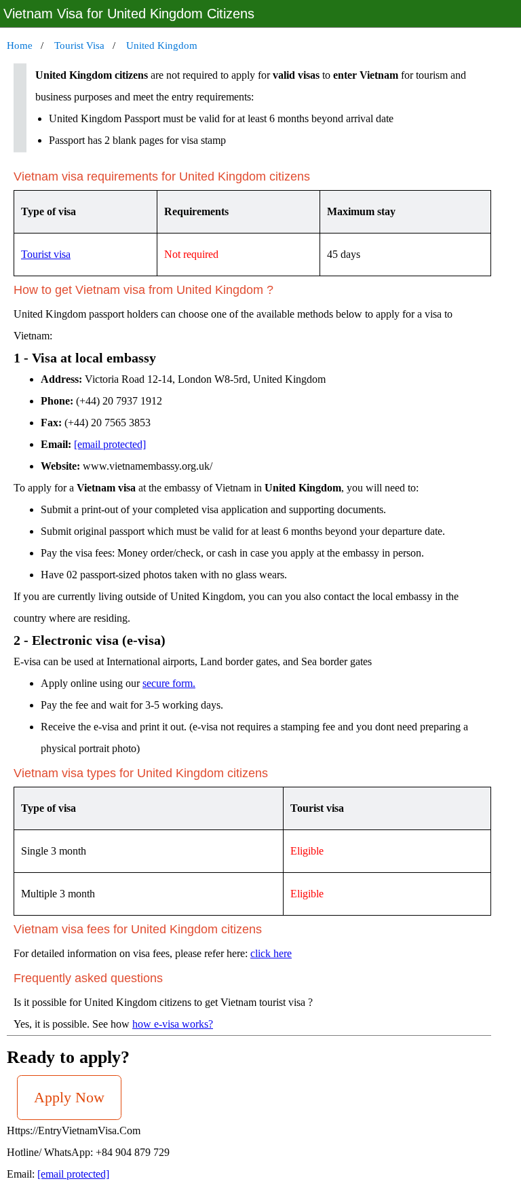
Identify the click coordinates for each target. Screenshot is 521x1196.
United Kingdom (161, 45)
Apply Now (69, 1097)
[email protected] (110, 444)
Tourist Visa (79, 45)
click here (271, 953)
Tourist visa (46, 254)
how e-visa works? (172, 1024)
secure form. (168, 683)
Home (20, 45)
